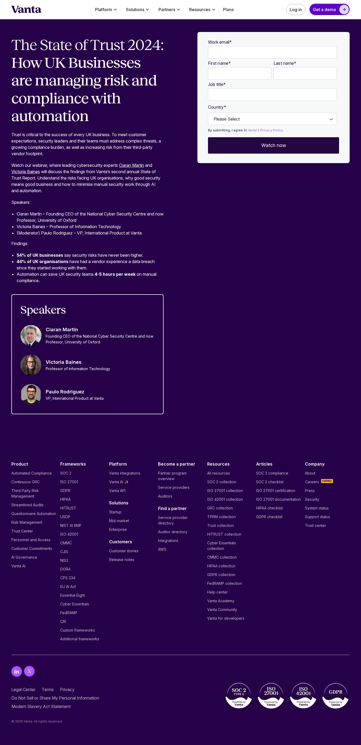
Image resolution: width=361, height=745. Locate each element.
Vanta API (117, 490)
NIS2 (64, 560)
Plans (228, 9)
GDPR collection (221, 574)
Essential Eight (72, 595)
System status (317, 508)
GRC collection (220, 508)
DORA (65, 569)
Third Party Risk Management (25, 493)
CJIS (64, 551)
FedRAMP (68, 612)
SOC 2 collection (221, 482)
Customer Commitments (31, 548)
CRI (63, 621)
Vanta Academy (220, 601)
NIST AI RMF (71, 525)
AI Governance (24, 557)
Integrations (168, 540)
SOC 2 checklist (270, 482)
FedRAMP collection (224, 583)
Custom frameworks (77, 630)
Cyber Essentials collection (221, 546)
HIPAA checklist (269, 508)
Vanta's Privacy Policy (265, 130)
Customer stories (123, 551)
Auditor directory (172, 532)
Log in (296, 9)
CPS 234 (67, 578)
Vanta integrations (124, 473)
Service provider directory (173, 520)
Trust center (315, 525)
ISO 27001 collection (225, 490)
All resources (218, 473)
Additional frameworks (79, 639)
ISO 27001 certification (275, 490)
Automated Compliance (31, 473)
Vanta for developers (225, 618)
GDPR (65, 490)
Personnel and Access (30, 539)
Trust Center (22, 531)
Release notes (121, 559)
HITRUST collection (224, 534)
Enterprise (118, 529)
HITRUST (68, 508)
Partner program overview (172, 476)
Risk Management (26, 522)
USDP (65, 516)
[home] (26, 9)
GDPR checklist (269, 516)
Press (310, 490)
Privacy (67, 689)
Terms (48, 689)
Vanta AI (18, 566)
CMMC (66, 543)
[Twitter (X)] (29, 671)
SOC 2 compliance (272, 473)
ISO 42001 (69, 534)
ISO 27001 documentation (278, 499)
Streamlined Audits (27, 505)
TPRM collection (221, 516)
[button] (106, 9)
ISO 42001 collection (225, 499)
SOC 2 (65, 473)
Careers (312, 482)
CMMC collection (222, 557)
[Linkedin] (16, 671)
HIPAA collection (221, 566)
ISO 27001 (69, 482)
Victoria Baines (25, 171)
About (310, 473)
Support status (317, 516)
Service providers (173, 487)
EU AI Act (68, 586)
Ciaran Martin (131, 165)
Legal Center (23, 689)
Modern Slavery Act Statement (41, 706)
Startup (115, 512)
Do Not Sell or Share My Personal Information (55, 698)
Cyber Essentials (74, 604)
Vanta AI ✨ (119, 482)
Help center (217, 592)
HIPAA (65, 499)
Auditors (165, 496)
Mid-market (119, 520)
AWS (162, 549)
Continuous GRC (25, 482)
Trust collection (220, 525)
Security (312, 499)
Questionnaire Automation (33, 513)
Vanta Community (222, 609)
